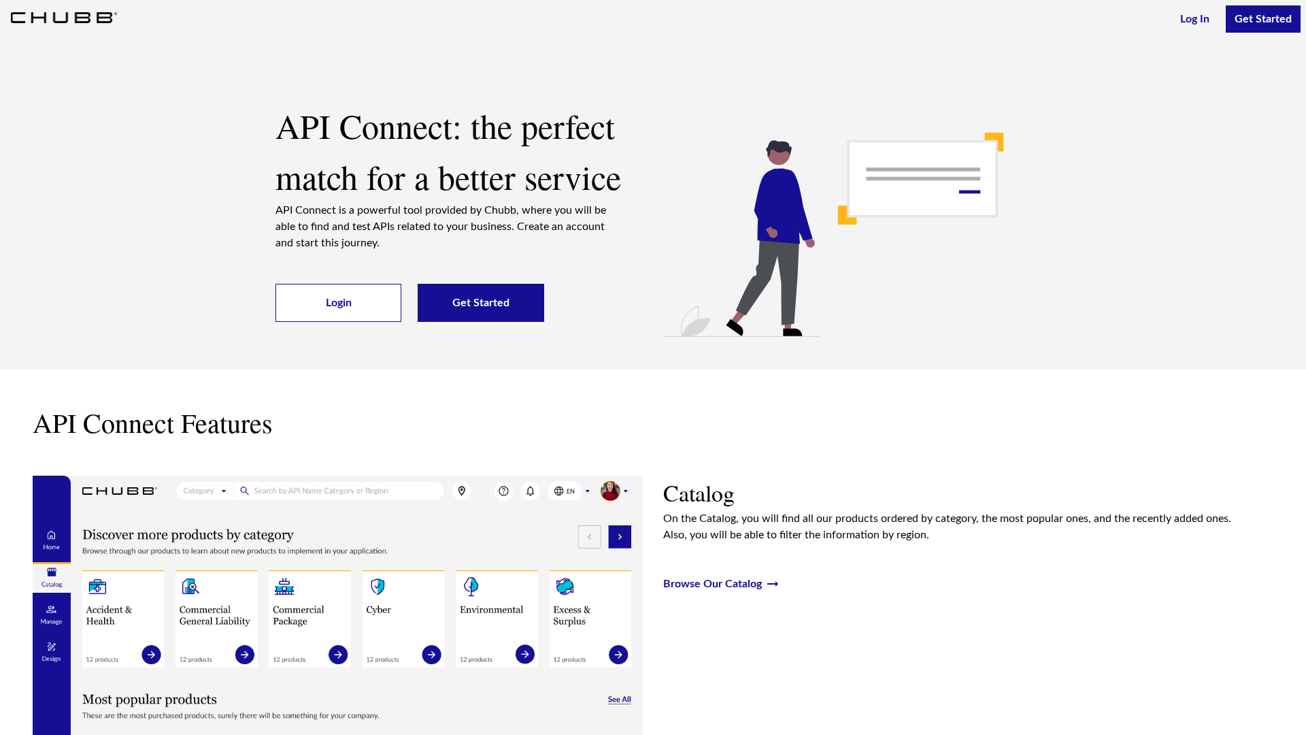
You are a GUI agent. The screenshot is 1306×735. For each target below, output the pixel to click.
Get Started (1263, 19)
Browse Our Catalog (722, 583)
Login (339, 302)
